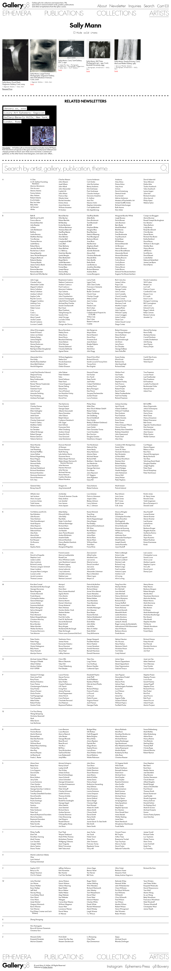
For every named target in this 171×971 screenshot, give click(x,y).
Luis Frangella (120, 386)
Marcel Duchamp (150, 330)
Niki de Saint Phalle (94, 684)
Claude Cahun (35, 282)
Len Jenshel (63, 501)
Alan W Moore (120, 629)
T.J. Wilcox (91, 914)
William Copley (121, 312)
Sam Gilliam (63, 425)
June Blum (90, 241)
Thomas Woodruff (150, 904)
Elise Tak (33, 834)
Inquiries (134, 5)
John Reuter (63, 736)
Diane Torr (91, 839)
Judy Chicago (64, 317)
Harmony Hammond (37, 475)
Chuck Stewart (149, 779)
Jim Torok (90, 834)
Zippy (117, 937)
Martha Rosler (120, 750)
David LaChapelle (37, 555)
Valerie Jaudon (36, 505)
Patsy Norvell (148, 641)
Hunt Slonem (91, 805)
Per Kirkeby (91, 523)
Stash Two (147, 846)
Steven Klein (91, 540)
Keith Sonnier (120, 791)
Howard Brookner (121, 255)
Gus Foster (119, 374)
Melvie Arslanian (121, 198)
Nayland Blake (92, 227)
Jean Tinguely (64, 844)
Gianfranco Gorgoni (94, 439)
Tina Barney (34, 239)
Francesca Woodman (151, 899)
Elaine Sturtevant (150, 793)
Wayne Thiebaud (65, 834)
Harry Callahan (36, 289)
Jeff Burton (147, 250)
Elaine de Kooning (122, 528)
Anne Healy (91, 449)
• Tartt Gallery (72, 68)
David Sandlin (35, 796)
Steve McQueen (93, 587)
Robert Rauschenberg (38, 746)
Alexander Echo (36, 357)
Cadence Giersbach (66, 420)
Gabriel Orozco (121, 668)
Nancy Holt (119, 475)
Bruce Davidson (64, 330)
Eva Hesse (90, 470)
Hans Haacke (35, 445)
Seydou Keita (35, 547)
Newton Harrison (65, 468)
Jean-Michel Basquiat (38, 255)
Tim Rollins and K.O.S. (38, 512)
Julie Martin (63, 598)
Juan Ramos (34, 741)
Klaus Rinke (91, 739)
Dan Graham (120, 413)
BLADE (89, 225)
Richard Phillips (93, 689)
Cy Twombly (148, 848)
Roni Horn (147, 452)
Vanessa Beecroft (65, 230)
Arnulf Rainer (35, 729)
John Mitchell (120, 594)
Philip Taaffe (35, 832)
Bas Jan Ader (35, 202)
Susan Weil (63, 906)
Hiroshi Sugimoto (150, 798)
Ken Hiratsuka (120, 454)
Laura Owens (149, 668)
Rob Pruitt (147, 698)
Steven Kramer (149, 516)
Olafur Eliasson (64, 366)
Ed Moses (147, 610)
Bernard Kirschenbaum (95, 526)
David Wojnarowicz (151, 888)
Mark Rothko (148, 732)
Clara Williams (121, 888)
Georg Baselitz (35, 253)
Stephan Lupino (149, 564)
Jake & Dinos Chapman (67, 301)
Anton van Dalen (36, 335)
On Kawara (34, 542)
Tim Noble (119, 651)
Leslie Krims (148, 523)
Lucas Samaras (36, 782)
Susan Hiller (119, 447)
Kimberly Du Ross (121, 752)
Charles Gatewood (37, 420)
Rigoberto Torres (93, 846)
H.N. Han (33, 480)
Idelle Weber (63, 893)
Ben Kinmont (91, 516)
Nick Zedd (62, 937)
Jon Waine (34, 883)
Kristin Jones (148, 494)
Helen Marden (35, 626)
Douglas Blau (92, 230)
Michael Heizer (92, 456)
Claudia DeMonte (65, 349)
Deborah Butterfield (151, 260)
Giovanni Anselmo (94, 196)
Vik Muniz (147, 624)
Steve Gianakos (64, 413)
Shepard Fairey (36, 374)
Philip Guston (148, 434)
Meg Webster (64, 895)
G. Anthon (90, 198)
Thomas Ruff (148, 746)
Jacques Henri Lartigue (39, 571)
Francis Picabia (92, 691)
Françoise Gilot (64, 427)
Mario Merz (91, 605)
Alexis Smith (91, 810)
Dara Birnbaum (92, 220)
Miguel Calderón (36, 287)
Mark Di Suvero (149, 807)
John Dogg (91, 351)
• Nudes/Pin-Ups (64, 65)
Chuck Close (91, 294)
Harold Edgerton (36, 366)
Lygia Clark (91, 282)
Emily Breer (119, 239)
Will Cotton (148, 282)
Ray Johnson (119, 494)
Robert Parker (35, 703)
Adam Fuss (148, 391)
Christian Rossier (121, 757)
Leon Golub (91, 427)
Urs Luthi (147, 567)
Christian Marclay (37, 619)
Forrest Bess (63, 267)
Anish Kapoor (35, 523)
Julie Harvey (63, 470)
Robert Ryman (149, 752)
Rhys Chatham (64, 310)
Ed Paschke (63, 679)
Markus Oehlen (36, 666)
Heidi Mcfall (63, 624)
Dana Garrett (35, 418)
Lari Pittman (119, 691)
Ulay (32, 857)
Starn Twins (148, 841)
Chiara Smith (92, 812)
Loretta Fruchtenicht (151, 384)
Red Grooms (148, 411)
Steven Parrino (64, 677)
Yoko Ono (90, 659)
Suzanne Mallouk (36, 605)
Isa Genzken (35, 429)
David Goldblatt (93, 418)
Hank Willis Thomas (66, 837)
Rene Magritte (35, 591)
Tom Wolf (147, 890)
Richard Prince (149, 689)
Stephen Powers (149, 677)
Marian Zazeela (36, 941)
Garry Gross (148, 413)
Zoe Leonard (91, 553)
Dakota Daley (35, 337)
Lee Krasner (148, 521)
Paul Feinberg (35, 396)
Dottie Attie (148, 184)
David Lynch (148, 569)
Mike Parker (34, 700)
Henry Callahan (36, 291)
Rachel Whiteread (94, 906)
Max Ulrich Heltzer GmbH (96, 408)
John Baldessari (36, 230)
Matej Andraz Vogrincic (124, 875)
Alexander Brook (121, 253)
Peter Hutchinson (150, 473)
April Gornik (119, 406)
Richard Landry (36, 564)
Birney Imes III (35, 488)
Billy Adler (34, 205)
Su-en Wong (148, 895)
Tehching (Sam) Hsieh (152, 461)
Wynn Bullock (149, 225)
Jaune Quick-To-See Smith (97, 821)
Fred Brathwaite (121, 234)
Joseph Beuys (64, 269)
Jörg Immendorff (65, 488)
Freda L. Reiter (35, 757)
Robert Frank (120, 389)
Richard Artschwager (123, 205)
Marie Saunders (36, 817)
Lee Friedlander (150, 377)
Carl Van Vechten (65, 875)
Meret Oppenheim (122, 664)
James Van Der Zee (66, 939)
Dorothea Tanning (37, 837)
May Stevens (148, 775)
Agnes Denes (63, 351)
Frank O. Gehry (36, 422)
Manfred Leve (92, 557)
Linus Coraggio (121, 315)
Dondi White (91, 904)
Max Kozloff (148, 512)
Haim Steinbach (121, 821)
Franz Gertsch (64, 406)
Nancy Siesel (92, 782)
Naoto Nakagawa (37, 646)
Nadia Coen (91, 305)
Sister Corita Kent (65, 521)
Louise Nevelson (93, 646)
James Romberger (122, 741)
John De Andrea (93, 184)
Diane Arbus (119, 184)
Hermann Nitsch (121, 646)
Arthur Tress (119, 837)
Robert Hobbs (120, 463)
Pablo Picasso (92, 698)
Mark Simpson (92, 796)
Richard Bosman (93, 269)
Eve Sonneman (120, 789)
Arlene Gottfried (121, 408)
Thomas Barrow (36, 241)
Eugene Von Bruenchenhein (125, 274)
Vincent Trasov (120, 832)
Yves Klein (90, 544)
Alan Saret (34, 807)
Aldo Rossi (119, 755)
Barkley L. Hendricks (94, 461)
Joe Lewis (90, 567)
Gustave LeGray (65, 567)
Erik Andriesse (92, 189)
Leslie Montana (121, 615)
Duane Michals (92, 615)
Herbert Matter (64, 612)
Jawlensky (62, 494)
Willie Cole (91, 317)
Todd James (34, 503)
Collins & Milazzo (93, 619)
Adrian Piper (120, 684)
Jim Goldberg (92, 415)
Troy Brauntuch (120, 237)
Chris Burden (148, 232)
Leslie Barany (35, 234)
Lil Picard (90, 693)
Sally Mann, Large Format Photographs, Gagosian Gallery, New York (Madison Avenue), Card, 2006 (42, 77)
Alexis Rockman (121, 736)
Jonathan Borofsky (93, 267)
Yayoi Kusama (149, 537)
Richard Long (120, 564)
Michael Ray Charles (66, 303)
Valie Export (148, 362)
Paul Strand (148, 789)
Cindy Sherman (92, 768)
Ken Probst (147, 691)
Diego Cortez (120, 324)
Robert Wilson (120, 906)
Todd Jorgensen (149, 501)
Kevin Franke (120, 391)
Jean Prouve (148, 696)
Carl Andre (91, 182)
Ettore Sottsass (120, 793)
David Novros (149, 648)
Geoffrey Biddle (93, 216)
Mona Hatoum (64, 475)
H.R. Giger (62, 422)
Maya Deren (91, 332)
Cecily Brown (120, 262)
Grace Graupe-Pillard (123, 425)
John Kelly (62, 516)
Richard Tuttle (149, 834)
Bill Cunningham (150, 303)
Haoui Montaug (121, 619)
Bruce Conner (120, 298)
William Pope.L (121, 703)
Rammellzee (35, 736)
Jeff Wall (33, 890)
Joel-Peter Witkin (150, 883)
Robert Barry (35, 246)
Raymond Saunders (37, 819)
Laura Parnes (64, 675)
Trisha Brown (120, 269)
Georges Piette (92, 705)
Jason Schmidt (64, 777)
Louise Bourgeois (93, 274)
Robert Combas (121, 287)
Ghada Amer (63, 198)
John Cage (34, 280)
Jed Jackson (34, 496)
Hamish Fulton (149, 389)
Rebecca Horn (149, 449)
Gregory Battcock (36, 258)
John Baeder (35, 225)
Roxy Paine (34, 679)
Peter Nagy (34, 641)
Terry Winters (148, 881)
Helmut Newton (121, 639)
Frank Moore (120, 633)
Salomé (33, 775)
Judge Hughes (149, 466)
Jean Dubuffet (120, 351)
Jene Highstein (92, 477)
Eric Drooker (119, 346)
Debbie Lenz (63, 576)
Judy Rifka (62, 757)
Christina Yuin (35, 930)
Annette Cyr (148, 317)
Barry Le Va (34, 870)
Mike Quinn (34, 721)
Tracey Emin (91, 364)
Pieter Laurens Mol (122, 605)
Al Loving (118, 576)
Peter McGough (64, 631)
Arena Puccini (149, 700)
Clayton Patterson (65, 684)
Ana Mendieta (92, 600)
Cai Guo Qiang (36, 711)
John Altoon (63, 193)
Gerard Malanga (36, 600)
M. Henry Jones (149, 496)
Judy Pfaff (90, 677)
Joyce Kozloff (120, 547)
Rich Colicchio (120, 280)
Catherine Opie (93, 668)
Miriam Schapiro (65, 763)
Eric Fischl (90, 377)
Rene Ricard (63, 741)
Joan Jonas (119, 496)
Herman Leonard (65, 578)
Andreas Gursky (149, 429)
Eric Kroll (147, 526)
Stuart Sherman (92, 772)
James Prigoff (149, 684)
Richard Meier (92, 589)
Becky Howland (149, 456)
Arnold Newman (93, 648)
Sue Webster (63, 897)
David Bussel (148, 255)
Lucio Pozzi (148, 679)
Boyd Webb (63, 888)
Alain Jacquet (35, 498)
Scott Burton (148, 253)
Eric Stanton (119, 810)
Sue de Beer (63, 234)
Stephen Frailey (121, 381)
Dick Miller (91, 622)
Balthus (33, 232)
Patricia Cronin (149, 289)
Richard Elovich (92, 359)
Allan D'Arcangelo (37, 330)
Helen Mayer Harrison (67, 459)
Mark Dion (91, 349)
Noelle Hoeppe (121, 470)
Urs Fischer (91, 374)
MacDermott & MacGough (40, 587)
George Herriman (93, 468)
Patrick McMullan (93, 584)
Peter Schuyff (63, 789)
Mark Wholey (92, 909)
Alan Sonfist (119, 784)
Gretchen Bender (65, 253)
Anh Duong (148, 342)
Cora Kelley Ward (37, 895)
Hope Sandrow (35, 798)
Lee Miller (90, 626)
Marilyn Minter (120, 587)
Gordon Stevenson (150, 777)
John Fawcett (35, 391)
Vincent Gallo (35, 413)
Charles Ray (34, 748)
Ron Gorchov (91, 434)
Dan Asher (119, 210)
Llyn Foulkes (119, 377)
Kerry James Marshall (67, 591)
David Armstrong (121, 191)
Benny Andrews (92, 186)
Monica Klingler (121, 512)
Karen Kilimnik (92, 512)
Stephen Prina (149, 686)
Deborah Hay (92, 447)
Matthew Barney (36, 237)
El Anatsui (62, 210)
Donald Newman (93, 653)
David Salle (34, 772)
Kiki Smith (90, 824)
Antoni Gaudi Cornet (123, 322)
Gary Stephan (149, 763)
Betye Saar (34, 765)
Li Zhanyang (91, 937)
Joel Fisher (91, 381)
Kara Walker (35, 888)
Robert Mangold (36, 607)
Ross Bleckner (92, 232)
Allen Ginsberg (64, 429)
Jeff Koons (119, 533)
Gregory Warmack (37, 904)
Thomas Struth (149, 791)
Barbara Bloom (92, 239)
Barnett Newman (93, 651)
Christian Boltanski (94, 255)
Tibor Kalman (35, 519)
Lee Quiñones (35, 723)
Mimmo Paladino (36, 682)
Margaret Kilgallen (66, 547)
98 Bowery (161, 966)
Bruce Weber (63, 890)
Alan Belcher (63, 237)
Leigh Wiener (92, 911)
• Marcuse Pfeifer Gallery (123, 66)
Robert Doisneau (121, 330)
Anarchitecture (64, 205)
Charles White (92, 902)
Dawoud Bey (63, 272)
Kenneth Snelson (121, 770)
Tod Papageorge (36, 696)
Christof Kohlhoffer (122, 523)
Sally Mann (34, 612)
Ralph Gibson (64, 418)
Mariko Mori (148, 594)
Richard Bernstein (65, 265)
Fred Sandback (36, 791)
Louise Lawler (35, 574)
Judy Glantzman (65, 439)
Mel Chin (62, 322)
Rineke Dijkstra (92, 344)
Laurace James (36, 501)
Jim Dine (90, 346)
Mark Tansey (35, 839)
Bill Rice (61, 748)
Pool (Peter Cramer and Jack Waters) (41, 912)
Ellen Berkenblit (64, 258)
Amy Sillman (91, 786)
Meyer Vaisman (36, 873)
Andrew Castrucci (65, 284)
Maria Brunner (149, 218)
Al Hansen (62, 447)
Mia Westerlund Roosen (124, 746)
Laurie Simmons (93, 791)
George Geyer (64, 408)
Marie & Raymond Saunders (40, 814)
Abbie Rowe (148, 736)
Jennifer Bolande (93, 250)
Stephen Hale (35, 461)
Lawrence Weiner (65, 909)
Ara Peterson (63, 703)
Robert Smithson (121, 768)
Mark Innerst (119, 486)
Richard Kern (63, 526)
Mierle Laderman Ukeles (39, 855)
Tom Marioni (35, 633)
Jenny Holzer (120, 477)
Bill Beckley (63, 223)
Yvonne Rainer (35, 732)
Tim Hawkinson (92, 445)
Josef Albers (63, 184)
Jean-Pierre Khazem (66, 533)
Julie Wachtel (35, 881)
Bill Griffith (147, 404)
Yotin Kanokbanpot (37, 521)
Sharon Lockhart (121, 560)
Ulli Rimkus (91, 732)
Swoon (146, 812)
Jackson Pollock (121, 700)
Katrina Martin (64, 600)
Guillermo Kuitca (150, 533)
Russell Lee (63, 557)
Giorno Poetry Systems (152, 814)
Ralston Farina (35, 377)
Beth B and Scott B (37, 218)
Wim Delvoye (64, 344)
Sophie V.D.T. (35, 868)
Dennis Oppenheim (122, 661)
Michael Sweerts (150, 810)
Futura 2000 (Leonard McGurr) (70, 633)
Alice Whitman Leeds (67, 560)
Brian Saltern (35, 777)
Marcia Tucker (120, 844)
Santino (33, 805)
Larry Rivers (91, 750)
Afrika (32, 209)
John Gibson (63, 415)
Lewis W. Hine (120, 449)
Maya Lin (90, 578)
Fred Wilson (119, 899)
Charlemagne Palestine (39, 686)
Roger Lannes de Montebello (126, 624)
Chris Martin (63, 596)
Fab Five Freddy (121, 396)
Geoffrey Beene (64, 232)
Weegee (62, 899)
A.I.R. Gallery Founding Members (39, 183)
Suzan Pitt (118, 689)
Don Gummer (148, 427)
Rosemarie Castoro (66, 280)
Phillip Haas (34, 447)
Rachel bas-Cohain (37, 250)
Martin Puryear (149, 705)
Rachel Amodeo (64, 200)
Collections (116, 13)
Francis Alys (63, 196)
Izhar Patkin (63, 682)
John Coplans (120, 310)
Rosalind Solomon (122, 782)
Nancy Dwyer (149, 346)
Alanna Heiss (92, 454)
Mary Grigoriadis (150, 406)
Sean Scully (63, 798)
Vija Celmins (63, 291)
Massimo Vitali (120, 873)
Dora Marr (62, 589)
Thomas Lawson (36, 578)
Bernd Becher (64, 216)
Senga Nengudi (93, 639)
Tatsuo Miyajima (121, 598)
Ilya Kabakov (35, 514)
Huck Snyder (119, 777)
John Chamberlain (65, 296)
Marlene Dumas (150, 335)
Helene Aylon (149, 203)
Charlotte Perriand (65, 700)
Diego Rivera (92, 746)
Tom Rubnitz (148, 741)
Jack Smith (91, 819)
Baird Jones (119, 498)
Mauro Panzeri (35, 691)
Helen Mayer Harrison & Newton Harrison (68, 462)
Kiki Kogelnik (120, 521)
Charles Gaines (36, 406)
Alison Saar (34, 763)
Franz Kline (91, 547)
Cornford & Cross (150, 291)
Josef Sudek (148, 796)
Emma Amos (63, 203)
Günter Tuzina (149, 839)
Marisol (61, 587)
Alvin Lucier (148, 560)
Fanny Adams (35, 193)
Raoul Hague (35, 459)
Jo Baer (33, 227)
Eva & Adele (35, 200)
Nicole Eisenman (65, 362)
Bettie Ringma (92, 736)
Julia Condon (120, 291)
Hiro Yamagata (36, 926)
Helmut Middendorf (94, 617)
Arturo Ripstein (92, 741)
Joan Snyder (119, 779)
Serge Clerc (91, 289)
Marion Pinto (120, 682)
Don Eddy (34, 359)
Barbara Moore (121, 631)
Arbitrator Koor (120, 535)
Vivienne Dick (92, 339)
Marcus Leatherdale (66, 555)
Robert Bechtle (64, 220)
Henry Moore (148, 584)
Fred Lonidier (120, 569)
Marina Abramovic (37, 186)
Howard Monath (121, 610)
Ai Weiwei (62, 914)
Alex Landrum (35, 562)
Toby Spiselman (121, 803)
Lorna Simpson (92, 793)
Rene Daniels (35, 342)
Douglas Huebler (150, 463)
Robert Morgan (149, 591)
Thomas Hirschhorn (122, 459)
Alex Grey (119, 439)
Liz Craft (147, 287)
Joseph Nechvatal (65, 648)
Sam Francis (119, 384)
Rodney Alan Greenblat (124, 429)
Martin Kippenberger (95, 519)
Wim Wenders (92, 886)
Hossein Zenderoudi (66, 941)
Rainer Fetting (64, 386)
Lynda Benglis (64, 255)
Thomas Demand (65, 346)
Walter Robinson (93, 757)
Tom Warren (35, 909)
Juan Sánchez (149, 817)
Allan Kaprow (35, 526)
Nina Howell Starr (121, 812)
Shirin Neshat (92, 644)
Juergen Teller (35, 844)
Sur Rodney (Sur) (150, 805)
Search (149, 5)
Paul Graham (120, 415)
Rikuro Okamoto (65, 661)
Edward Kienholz (65, 540)
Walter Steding (120, 817)
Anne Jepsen (63, 505)
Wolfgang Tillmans (66, 841)
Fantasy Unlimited (37, 862)
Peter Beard (34, 267)
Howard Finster (92, 372)
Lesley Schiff (63, 768)
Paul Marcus (35, 622)
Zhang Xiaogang (36, 919)
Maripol (62, 584)
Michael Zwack (120, 939)
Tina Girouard (64, 436)
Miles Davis (63, 335)
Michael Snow (120, 775)
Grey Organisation (122, 666)
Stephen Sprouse (121, 807)
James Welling (92, 883)
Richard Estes (120, 366)
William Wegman (65, 904)
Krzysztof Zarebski (37, 939)
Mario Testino (35, 846)
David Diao (91, 337)
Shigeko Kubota (149, 530)
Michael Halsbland (37, 468)
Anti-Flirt (90, 200)
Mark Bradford (120, 227)
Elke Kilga (62, 544)
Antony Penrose (64, 691)
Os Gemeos (34, 427)
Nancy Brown (120, 267)
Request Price (7, 89)
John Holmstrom (121, 473)
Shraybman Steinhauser (124, 824)
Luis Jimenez (91, 494)
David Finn (63, 398)
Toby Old (62, 664)
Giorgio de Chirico (65, 324)
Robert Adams (35, 198)
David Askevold (149, 179)
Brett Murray (148, 629)
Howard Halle (35, 463)
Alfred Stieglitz (149, 782)
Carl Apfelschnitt (93, 207)
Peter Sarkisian (36, 810)
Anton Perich (63, 696)
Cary (32, 310)
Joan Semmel (64, 807)
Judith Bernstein (64, 262)
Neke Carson (35, 308)
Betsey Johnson (92, 501)
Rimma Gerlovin (36, 436)
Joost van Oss (149, 659)
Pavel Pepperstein (65, 693)
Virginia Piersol (92, 700)
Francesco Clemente (94, 287)
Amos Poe (118, 696)
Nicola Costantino (150, 280)
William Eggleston (65, 357)
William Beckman (65, 227)
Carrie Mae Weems (66, 902)
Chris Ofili (62, 659)
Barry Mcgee (63, 626)
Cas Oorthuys (92, 664)
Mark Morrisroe (149, 603)
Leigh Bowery (120, 218)
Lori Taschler (35, 841)
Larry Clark (91, 280)
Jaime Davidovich (37, 351)
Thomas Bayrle (35, 262)
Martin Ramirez (36, 734)
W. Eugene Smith (121, 763)
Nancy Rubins (149, 739)
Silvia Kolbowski (121, 526)
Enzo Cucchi (148, 298)
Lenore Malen (35, 603)
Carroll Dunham (150, 337)
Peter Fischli (91, 379)
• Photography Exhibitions (95, 67)
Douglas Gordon (93, 436)
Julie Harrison (64, 465)
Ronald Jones (148, 498)
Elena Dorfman (120, 335)
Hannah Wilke (120, 883)
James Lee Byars (150, 262)
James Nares (63, 641)
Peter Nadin (34, 639)
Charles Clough (93, 296)
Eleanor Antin (92, 203)
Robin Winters (120, 914)
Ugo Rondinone (121, 743)
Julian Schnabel (65, 779)
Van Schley (63, 770)
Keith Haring (63, 452)
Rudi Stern (147, 768)
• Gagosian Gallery (9, 87)
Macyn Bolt (91, 253)
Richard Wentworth (94, 888)
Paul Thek (62, 832)
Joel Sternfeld (149, 772)
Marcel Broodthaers (122, 250)
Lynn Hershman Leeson (67, 562)
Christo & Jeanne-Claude (68, 496)
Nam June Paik (36, 677)
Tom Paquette (35, 698)
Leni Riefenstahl (64, 755)
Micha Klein (91, 537)
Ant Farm (33, 381)
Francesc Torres (92, 844)
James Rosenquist (121, 748)
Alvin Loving (119, 578)
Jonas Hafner (35, 454)
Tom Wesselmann (93, 893)
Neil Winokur (120, 911)
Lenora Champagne (66, 298)
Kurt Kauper (34, 540)
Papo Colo (119, 284)
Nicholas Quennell (37, 716)
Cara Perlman (64, 698)
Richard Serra (64, 810)
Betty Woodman (149, 897)
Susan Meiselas (93, 594)
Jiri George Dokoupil (123, 332)
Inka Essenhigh (120, 364)
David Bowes (120, 220)
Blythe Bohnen (92, 248)
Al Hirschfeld (120, 456)
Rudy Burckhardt (150, 230)
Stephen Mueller (150, 622)
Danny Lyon (148, 571)
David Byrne (148, 265)
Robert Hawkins (64, 479)
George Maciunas (37, 589)
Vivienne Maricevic (37, 631)
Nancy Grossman (150, 418)
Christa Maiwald (36, 594)
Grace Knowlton (121, 519)
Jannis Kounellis (121, 544)
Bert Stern (147, 765)
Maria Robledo (120, 729)
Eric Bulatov (148, 223)
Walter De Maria (36, 629)
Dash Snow (119, 772)
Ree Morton (148, 607)
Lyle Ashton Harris (65, 454)
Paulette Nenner (93, 641)
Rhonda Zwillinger (122, 941)
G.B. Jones (119, 505)
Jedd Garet (34, 415)
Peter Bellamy (64, 246)
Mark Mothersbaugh (151, 612)
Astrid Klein (91, 533)
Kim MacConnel (36, 584)
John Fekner (63, 372)
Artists (159, 13)
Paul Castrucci (64, 287)
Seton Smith (91, 826)
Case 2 (32, 312)
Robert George (35, 434)
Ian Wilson (119, 902)
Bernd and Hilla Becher (39, 274)
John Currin (148, 305)
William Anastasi (65, 207)
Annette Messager (94, 607)
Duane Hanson (64, 449)
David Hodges (120, 468)
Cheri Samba (35, 784)
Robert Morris (149, 600)
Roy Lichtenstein (93, 574)
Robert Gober (92, 411)
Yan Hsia (147, 459)
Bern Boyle (119, 225)
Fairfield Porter (120, 705)
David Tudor (119, 846)
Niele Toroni (91, 837)
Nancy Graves (120, 427)
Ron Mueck (148, 617)
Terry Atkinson (149, 182)
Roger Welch (91, 881)
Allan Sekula (63, 805)
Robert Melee (92, 598)
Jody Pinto (119, 679)
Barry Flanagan (93, 389)
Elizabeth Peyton (93, 675)
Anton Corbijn (120, 317)
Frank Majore (35, 596)
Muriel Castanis (36, 322)
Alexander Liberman (95, 571)
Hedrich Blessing (93, 234)
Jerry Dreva (119, 344)
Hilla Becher (63, 218)
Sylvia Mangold (36, 610)
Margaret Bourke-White (124, 216)
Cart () (163, 6)
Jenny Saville (35, 821)
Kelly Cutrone (149, 312)
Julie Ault (147, 193)
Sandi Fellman (64, 379)
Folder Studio (48, 967)
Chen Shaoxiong (65, 817)
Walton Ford (119, 372)
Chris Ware (34, 899)
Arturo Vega (91, 868)
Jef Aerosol (34, 207)
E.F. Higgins (91, 475)
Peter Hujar (148, 468)
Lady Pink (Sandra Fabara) (40, 372)
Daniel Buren (148, 234)
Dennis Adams (35, 191)
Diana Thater (35, 848)
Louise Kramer (149, 514)
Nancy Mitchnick (121, 596)
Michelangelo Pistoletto (124, 686)
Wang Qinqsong (36, 714)
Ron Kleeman (92, 530)
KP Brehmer (119, 241)
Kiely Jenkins (63, 498)
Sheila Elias (63, 364)
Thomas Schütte (64, 796)
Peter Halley (34, 466)
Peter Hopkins (120, 480)
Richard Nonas (149, 639)
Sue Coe (90, 303)
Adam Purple (148, 703)
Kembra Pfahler (93, 682)
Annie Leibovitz (64, 569)
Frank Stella (119, 826)
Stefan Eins (63, 359)
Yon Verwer (91, 873)
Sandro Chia (63, 315)
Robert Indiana (92, 488)
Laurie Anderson (93, 179)
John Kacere (35, 516)
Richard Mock (120, 600)
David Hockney (120, 466)
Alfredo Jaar (35, 494)
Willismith (119, 895)
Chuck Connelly (121, 296)
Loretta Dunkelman (151, 339)
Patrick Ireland (120, 488)
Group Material (64, 605)
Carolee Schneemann (67, 784)
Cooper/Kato (120, 308)
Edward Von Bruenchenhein (125, 272)
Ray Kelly (62, 519)
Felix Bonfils (91, 260)
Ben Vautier (63, 873)
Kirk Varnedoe (64, 870)
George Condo (120, 289)
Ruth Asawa (119, 207)
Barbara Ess (119, 362)
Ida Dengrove (92, 330)
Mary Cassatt (35, 317)
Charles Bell (63, 239)
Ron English (91, 366)
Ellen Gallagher (36, 411)
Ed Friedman (148, 381)
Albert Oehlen (35, 664)
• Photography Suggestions (75, 66)
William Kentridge (65, 523)
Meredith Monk (121, 612)
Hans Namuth (35, 651)
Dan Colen (91, 319)
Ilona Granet (120, 420)
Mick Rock (119, 732)
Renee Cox (148, 284)
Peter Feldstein (64, 374)
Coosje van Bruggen (151, 216)
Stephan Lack (35, 557)
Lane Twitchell (149, 844)
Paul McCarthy (64, 617)
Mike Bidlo (91, 218)
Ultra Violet (119, 868)
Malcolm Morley (150, 598)
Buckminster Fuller (150, 386)
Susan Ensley (120, 357)
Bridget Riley (91, 729)
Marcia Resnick (64, 734)
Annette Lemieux (65, 574)
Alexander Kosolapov (123, 537)
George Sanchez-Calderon (40, 789)
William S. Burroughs (151, 244)
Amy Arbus (119, 182)
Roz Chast (62, 308)
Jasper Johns (91, 498)
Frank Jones (119, 503)
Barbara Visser (120, 870)
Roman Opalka (92, 666)
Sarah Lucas (148, 557)
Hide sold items (87, 32)
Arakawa (118, 179)
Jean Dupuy (148, 344)
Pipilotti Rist (91, 743)
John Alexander (64, 189)
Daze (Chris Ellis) (93, 357)
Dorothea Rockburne (122, 734)
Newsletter (117, 5)
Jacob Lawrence (36, 576)
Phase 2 (90, 686)
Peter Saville (35, 824)
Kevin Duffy (148, 332)
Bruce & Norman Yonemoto (40, 928)
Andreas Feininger (37, 398)
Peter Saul (34, 812)
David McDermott (65, 622)
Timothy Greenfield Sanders (40, 793)
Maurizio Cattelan (65, 289)
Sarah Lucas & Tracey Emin (97, 362)
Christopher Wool (150, 906)
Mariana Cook (120, 303)
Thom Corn (119, 319)
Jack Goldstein (92, 425)
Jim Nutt (147, 651)
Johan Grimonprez (150, 408)
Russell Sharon (64, 821)
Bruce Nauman (64, 646)
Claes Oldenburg (65, 666)
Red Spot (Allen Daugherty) (40, 349)
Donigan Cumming (151, 301)
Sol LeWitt (91, 569)
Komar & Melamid (94, 596)
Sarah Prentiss (149, 682)
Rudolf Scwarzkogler (66, 800)
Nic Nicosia (119, 641)
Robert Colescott (93, 321)
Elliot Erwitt (119, 359)
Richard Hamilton (36, 473)
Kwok (146, 544)
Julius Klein (91, 535)
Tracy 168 (90, 848)
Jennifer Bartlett (36, 248)
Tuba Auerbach (149, 189)
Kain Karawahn (36, 528)
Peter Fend (63, 381)
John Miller (91, 624)
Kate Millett (91, 631)
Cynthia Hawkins (65, 477)
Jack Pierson (91, 703)
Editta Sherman (92, 770)
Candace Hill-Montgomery (125, 445)
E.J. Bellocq (63, 250)
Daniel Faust (35, 386)
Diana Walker (35, 886)
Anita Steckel (120, 814)
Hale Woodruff (149, 902)
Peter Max (62, 615)
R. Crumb (147, 296)
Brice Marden (35, 624)
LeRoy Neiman (64, 653)
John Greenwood (121, 434)
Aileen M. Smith (93, 807)
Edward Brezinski (121, 244)
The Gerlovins (64, 404)
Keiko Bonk (91, 262)
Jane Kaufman (35, 537)
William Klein (92, 542)
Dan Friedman (149, 379)
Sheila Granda (120, 418)
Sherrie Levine (92, 562)
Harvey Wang (35, 893)
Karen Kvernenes (150, 542)
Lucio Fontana (92, 398)
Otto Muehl (148, 619)
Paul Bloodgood (93, 237)
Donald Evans (149, 359)
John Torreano (92, 841)
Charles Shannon (65, 814)
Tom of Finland (64, 391)
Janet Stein (119, 819)
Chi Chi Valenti (35, 875)
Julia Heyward (92, 473)
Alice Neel (63, 651)
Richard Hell (91, 459)
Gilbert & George (36, 432)
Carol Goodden (93, 432)
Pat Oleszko (63, 668)
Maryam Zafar (35, 937)
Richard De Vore (150, 868)
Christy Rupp (148, 748)
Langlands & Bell (65, 241)
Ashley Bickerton (65, 274)
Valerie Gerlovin (36, 439)
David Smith (91, 814)
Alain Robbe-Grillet (94, 752)
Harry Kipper (92, 521)
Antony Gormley (121, 404)
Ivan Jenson (63, 503)
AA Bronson (119, 246)
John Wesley (91, 890)
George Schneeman (66, 782)
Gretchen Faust (36, 389)
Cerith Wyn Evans (150, 357)
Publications (63, 13)
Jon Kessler (63, 530)
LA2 (31, 553)
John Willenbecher (122, 886)
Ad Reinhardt (35, 755)
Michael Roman (121, 739)
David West (91, 895)
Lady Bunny (148, 227)
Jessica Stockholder (151, 786)
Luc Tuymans (148, 837)
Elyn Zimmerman (93, 941)
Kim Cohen (91, 308)
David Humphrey (150, 470)
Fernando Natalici (65, 644)
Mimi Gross (148, 415)
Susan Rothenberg (150, 729)
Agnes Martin (64, 594)
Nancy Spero (120, 798)
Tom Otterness (149, 664)
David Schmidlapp (66, 775)
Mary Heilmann (93, 452)
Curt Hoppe (148, 445)
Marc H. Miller (92, 629)
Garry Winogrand (122, 909)
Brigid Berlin (63, 260)
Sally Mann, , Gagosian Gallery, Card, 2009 (13, 83)
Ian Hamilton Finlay (66, 393)
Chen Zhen (91, 939)
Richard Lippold (121, 557)
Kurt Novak (148, 644)
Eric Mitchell (119, 589)
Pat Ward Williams (122, 890)
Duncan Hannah (65, 445)
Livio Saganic (35, 770)
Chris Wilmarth (120, 897)
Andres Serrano (64, 812)
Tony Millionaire (93, 633)
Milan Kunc (148, 535)
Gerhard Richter (64, 752)
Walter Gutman (149, 436)
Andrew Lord (120, 574)
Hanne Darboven (36, 344)
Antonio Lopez (120, 571)
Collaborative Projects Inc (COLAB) (96, 313)
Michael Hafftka (36, 452)
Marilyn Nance (36, 653)
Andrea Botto (92, 272)
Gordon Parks (35, 705)
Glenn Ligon (91, 576)
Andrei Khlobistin (65, 535)
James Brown (120, 265)
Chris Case (34, 315)
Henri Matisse (64, 607)
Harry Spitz (119, 805)
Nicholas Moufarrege (152, 615)
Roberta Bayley (36, 260)
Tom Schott (63, 786)
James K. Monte (121, 622)
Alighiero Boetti (92, 246)
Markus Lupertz (149, 562)
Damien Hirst (120, 461)
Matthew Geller (36, 425)
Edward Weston (93, 899)
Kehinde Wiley (120, 881)
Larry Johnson (92, 503)
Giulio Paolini (35, 693)
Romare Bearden (36, 269)
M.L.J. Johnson (92, 505)
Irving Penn (63, 689)
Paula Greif (119, 436)
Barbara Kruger (149, 528)
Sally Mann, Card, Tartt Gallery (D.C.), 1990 (70, 61)
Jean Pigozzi (120, 675)
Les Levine (91, 560)
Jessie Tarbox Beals (37, 265)
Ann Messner (92, 610)
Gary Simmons (92, 789)
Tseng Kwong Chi (65, 312)
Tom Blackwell (92, 223)
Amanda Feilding (37, 393)
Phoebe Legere (64, 564)
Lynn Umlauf (35, 859)
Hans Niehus (120, 644)
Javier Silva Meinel (94, 591)
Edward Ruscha (149, 750)
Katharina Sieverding (95, 784)
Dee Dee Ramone (36, 739)
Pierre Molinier (120, 607)
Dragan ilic (63, 486)
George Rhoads (64, 739)
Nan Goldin (91, 420)
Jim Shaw (62, 826)
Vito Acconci (35, 188)
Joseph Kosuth (120, 542)
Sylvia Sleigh (92, 800)
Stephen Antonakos (94, 205)
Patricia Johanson (93, 496)
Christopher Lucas (150, 555)
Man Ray (33, 750)
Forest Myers (148, 631)
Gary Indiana (92, 486)
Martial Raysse (35, 752)
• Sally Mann (20, 87)
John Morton (148, 605)
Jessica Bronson (121, 248)
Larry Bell (62, 244)
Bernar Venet (91, 870)
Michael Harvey (64, 472)
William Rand (35, 743)
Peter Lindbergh (121, 553)
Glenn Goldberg (93, 413)
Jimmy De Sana (36, 786)
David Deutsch (92, 335)
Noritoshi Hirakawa (122, 452)
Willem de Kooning (122, 530)
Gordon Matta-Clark (66, 610)
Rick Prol (147, 693)
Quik (32, 718)
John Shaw (91, 763)
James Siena (91, 779)
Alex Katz (34, 533)
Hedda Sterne (149, 770)
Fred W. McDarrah (65, 619)
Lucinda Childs (64, 319)
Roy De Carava (36, 298)
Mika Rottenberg (150, 734)
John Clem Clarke (93, 284)
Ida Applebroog (93, 210)
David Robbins (92, 755)
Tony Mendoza (92, 603)
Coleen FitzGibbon (94, 384)
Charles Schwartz (65, 791)
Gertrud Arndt (120, 193)
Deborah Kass (35, 530)
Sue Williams (120, 893)
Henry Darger (35, 346)
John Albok (63, 186)
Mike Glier (91, 406)
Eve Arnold (119, 196)
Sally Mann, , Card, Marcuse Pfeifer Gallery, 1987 (127, 62)
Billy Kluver (119, 514)
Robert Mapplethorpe (38, 617)
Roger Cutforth (149, 310)
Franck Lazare (64, 553)
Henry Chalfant (64, 294)
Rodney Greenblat (122, 432)
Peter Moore (148, 587)
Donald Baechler (36, 223)
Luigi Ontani (91, 661)
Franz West (91, 897)
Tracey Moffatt (120, 603)
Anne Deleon (63, 342)
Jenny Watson (64, 881)
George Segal (64, 803)
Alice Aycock (148, 198)
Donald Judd (148, 505)
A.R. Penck (62, 686)
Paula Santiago (36, 800)
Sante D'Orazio (36, 332)
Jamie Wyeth (148, 909)
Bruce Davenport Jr (151, 503)
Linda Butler (148, 258)
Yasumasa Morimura (151, 596)
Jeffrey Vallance (65, 868)
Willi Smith (119, 765)
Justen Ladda (35, 560)
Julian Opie (119, 659)
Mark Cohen (91, 310)
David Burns (148, 241)
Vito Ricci (62, 746)
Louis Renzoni (64, 729)
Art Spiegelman (121, 800)
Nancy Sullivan (149, 800)
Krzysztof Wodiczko (151, 886)
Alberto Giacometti (66, 411)
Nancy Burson (149, 248)
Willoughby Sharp (65, 824)
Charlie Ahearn (64, 179)
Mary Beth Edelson (37, 364)
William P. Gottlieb (122, 411)
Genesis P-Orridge (37, 675)
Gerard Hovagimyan (151, 454)
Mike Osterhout (149, 661)
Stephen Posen (149, 675)
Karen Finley (63, 396)
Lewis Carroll (35, 305)
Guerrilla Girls (64, 434)
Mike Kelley (63, 512)
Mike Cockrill (92, 298)
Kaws (32, 544)
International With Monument (126, 626)
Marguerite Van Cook (123, 301)
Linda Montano (121, 617)
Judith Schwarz (64, 793)
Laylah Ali (62, 191)
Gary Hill (90, 480)
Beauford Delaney (65, 339)
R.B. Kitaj (90, 528)
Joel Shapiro (63, 819)
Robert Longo (120, 567)
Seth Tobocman (64, 848)
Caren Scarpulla (36, 826)
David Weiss (63, 911)
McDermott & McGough (67, 629)
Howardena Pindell (122, 677)
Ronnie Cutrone (149, 315)
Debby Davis (63, 332)
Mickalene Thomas (66, 839)
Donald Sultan (149, 803)
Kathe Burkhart (149, 239)
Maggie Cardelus (37, 301)
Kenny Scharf (63, 765)
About (102, 5)
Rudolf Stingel (149, 784)
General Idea (35, 486)
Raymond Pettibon (65, 705)
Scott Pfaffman (92, 679)
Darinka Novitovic (150, 646)
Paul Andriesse (92, 191)
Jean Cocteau (92, 301)
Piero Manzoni (35, 615)
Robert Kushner (149, 540)
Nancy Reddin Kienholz (67, 542)
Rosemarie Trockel (122, 839)
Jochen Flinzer (92, 396)
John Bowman (120, 223)
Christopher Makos (37, 598)
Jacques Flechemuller (95, 393)
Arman (117, 189)
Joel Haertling (35, 449)
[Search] (85, 170)
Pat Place (118, 693)
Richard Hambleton (37, 470)
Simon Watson (64, 883)
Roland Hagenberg (37, 456)
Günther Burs (148, 246)
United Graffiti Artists (123, 203)
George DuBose (121, 349)
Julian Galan (35, 408)
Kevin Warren (35, 906)
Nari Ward (34, 897)
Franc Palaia (35, 684)
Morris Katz (34, 535)
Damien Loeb (120, 562)
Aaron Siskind (92, 798)
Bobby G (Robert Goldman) (97, 422)
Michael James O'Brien (39, 659)
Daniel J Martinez (65, 603)
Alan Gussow (148, 432)
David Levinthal (93, 564)
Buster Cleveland (93, 291)
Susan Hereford (92, 466)
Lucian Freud (148, 374)
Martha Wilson (120, 904)
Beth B (32, 216)
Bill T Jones (119, 501)
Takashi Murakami (151, 626)
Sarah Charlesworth (66, 305)
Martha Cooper (121, 305)
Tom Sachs (34, 768)
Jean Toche (91, 832)
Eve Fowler (119, 379)
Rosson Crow (148, 294)
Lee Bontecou (92, 265)
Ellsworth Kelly (64, 514)
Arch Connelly (120, 294)
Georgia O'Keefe (36, 661)
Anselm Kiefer (64, 537)
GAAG (32, 404)
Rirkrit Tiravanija (65, 846)
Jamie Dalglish (36, 339)
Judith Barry (34, 244)
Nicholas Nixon (121, 648)
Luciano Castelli (36, 324)
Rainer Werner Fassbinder (40, 384)
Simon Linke (119, 555)
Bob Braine (119, 230)
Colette (89, 324)
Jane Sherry (91, 775)
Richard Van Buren (150, 237)
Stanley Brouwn (121, 258)
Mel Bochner (91, 244)
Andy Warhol (35, 902)
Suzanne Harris (64, 456)
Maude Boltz (91, 258)
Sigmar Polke (120, 698)
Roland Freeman (121, 398)
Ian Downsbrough (121, 339)
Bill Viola (90, 875)
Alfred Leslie (91, 555)
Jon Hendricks (92, 463)
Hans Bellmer (64, 248)
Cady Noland (120, 653)
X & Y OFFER (34, 668)
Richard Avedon (150, 196)
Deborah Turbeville (122, 848)
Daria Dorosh (120, 337)
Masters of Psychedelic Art (125, 200)
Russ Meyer (91, 612)
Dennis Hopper (149, 447)
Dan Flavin (91, 391)
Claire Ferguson (64, 384)
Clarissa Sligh (92, 803)
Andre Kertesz (64, 528)
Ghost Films (63, 389)
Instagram (114, 966)
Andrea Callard (36, 294)
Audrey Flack (92, 386)
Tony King (90, 514)
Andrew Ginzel (64, 432)
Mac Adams (34, 195)
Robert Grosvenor (150, 420)
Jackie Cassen (35, 319)
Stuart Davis (63, 337)
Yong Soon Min (120, 584)
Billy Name (34, 648)
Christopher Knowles (122, 516)
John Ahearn (63, 182)
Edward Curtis (149, 308)
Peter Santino (35, 803)
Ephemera (16, 13)
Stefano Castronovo (66, 282)
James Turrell (148, 832)
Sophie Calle (35, 296)
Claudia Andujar (93, 193)
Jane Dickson (92, 342)
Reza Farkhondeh (36, 379)
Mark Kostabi (120, 540)
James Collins (120, 282)
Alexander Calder (37, 284)
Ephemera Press (137, 966)
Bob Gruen (147, 422)
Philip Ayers (148, 200)
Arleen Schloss (64, 772)
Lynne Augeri (148, 191)
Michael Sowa (120, 796)
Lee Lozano (148, 553)
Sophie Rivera (92, 748)
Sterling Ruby (148, 743)
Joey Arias (119, 186)
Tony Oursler (148, 666)
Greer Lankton (35, 569)
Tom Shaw (90, 765)
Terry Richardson (65, 750)
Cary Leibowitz (64, 571)
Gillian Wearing (65, 886)
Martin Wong (148, 893)
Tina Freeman (149, 372)
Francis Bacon (35, 220)
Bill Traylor (119, 834)
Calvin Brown (120, 260)
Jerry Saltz (34, 779)
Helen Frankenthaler (122, 393)
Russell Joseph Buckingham (154, 220)
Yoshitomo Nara (65, 639)
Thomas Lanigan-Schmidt (40, 567)
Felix (60, 377)
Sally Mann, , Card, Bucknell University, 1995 (97, 63)
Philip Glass (91, 404)
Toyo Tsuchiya (120, 841)
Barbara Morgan (150, 589)
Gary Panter (34, 689)
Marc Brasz (119, 232)
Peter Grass (119, 422)
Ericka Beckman (64, 225)
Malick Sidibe (92, 777)
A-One (32, 179)
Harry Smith (91, 817)
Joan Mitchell (120, 591)
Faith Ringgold (92, 734)
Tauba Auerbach (150, 186)
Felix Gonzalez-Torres (95, 429)
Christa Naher (35, 644)
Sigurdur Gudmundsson (152, 425)
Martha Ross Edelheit (38, 362)
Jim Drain (118, 342)
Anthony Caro (35, 303)
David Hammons (36, 477)
